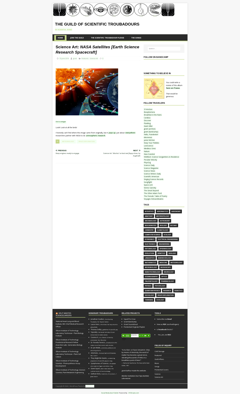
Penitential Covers (161, 370)
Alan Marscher (102, 340)
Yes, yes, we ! (164, 335)
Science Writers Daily (152, 174)
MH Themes (90, 386)
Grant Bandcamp (130, 322)
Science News (149, 171)
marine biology (164, 258)
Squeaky (94, 332)
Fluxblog (147, 123)
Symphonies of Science (99, 363)
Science (157, 374)
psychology (160, 286)
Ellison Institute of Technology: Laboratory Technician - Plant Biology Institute (70, 333)
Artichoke (94, 353)
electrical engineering (168, 239)
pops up (112, 133)
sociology (149, 295)
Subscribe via (164, 319)
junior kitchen (149, 140)
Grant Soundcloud (131, 324)
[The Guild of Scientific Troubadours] (113, 14)
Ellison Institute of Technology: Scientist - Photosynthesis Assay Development (68, 363)
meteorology (68, 141)
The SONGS (136, 38)
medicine (163, 262)
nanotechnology (152, 272)
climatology (162, 230)
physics (148, 286)
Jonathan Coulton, (97, 319)
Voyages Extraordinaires (153, 199)
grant (75, 58)
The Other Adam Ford (153, 193)
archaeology (150, 221)
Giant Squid (95, 368)
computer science (152, 235)
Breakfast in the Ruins (153, 115)
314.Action (148, 109)
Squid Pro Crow (129, 319)
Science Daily (149, 165)
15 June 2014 (64, 58)
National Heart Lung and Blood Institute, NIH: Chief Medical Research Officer (70, 324)
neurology (169, 272)
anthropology (162, 216)
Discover (147, 120)
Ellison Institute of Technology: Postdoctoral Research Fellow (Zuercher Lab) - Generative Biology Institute (69, 344)
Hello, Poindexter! (151, 134)
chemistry (149, 230)
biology (163, 225)
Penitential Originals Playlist (134, 327)
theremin (149, 300)
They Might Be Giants (99, 358)
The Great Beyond (151, 190)
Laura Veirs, (95, 324)
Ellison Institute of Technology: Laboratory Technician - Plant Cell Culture (68, 354)
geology (172, 253)
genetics (161, 253)
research (167, 291)
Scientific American (151, 176)
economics (149, 239)
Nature (147, 151)
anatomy (149, 216)
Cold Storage (159, 351)
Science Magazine (151, 168)
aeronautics (162, 211)
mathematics (150, 262)
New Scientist (149, 154)
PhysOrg (147, 162)
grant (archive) (150, 129)
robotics (178, 291)
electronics (150, 244)
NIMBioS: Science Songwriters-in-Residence (161, 157)
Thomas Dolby (96, 329)
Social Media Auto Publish (109, 393)
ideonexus (148, 137)
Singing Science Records (153, 179)
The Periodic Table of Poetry (155, 196)
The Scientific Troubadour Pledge (107, 38)
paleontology (151, 281)
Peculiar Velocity (150, 160)
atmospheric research (95, 135)
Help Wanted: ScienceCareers (64, 314)
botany (173, 225)
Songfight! (148, 182)
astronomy (165, 221)
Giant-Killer (148, 126)
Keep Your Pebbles (151, 143)
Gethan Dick (95, 374)
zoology (160, 300)
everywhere (130, 133)
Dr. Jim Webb (95, 348)
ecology (167, 235)
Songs (157, 366)
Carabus (147, 117)
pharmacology (167, 281)
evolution (149, 253)
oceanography (151, 277)
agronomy (176, 211)
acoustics (149, 211)
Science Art (94, 58)
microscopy (165, 267)
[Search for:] (164, 49)
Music (157, 363)
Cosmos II (94, 337)
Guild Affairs (159, 359)
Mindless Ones (150, 148)
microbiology (151, 267)
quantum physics (152, 291)
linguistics (149, 258)
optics (164, 277)
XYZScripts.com (133, 393)
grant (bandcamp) (151, 131)
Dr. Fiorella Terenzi (98, 342)
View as (161, 324)
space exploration (86, 141)
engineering (164, 244)
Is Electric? (165, 329)
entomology (150, 249)
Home (60, 38)
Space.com (148, 185)
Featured (85, 58)
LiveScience (148, 146)
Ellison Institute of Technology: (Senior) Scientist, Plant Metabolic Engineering (70, 371)
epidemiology (165, 249)
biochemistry (150, 225)
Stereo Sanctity (150, 188)
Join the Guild (77, 38)
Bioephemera (149, 112)
